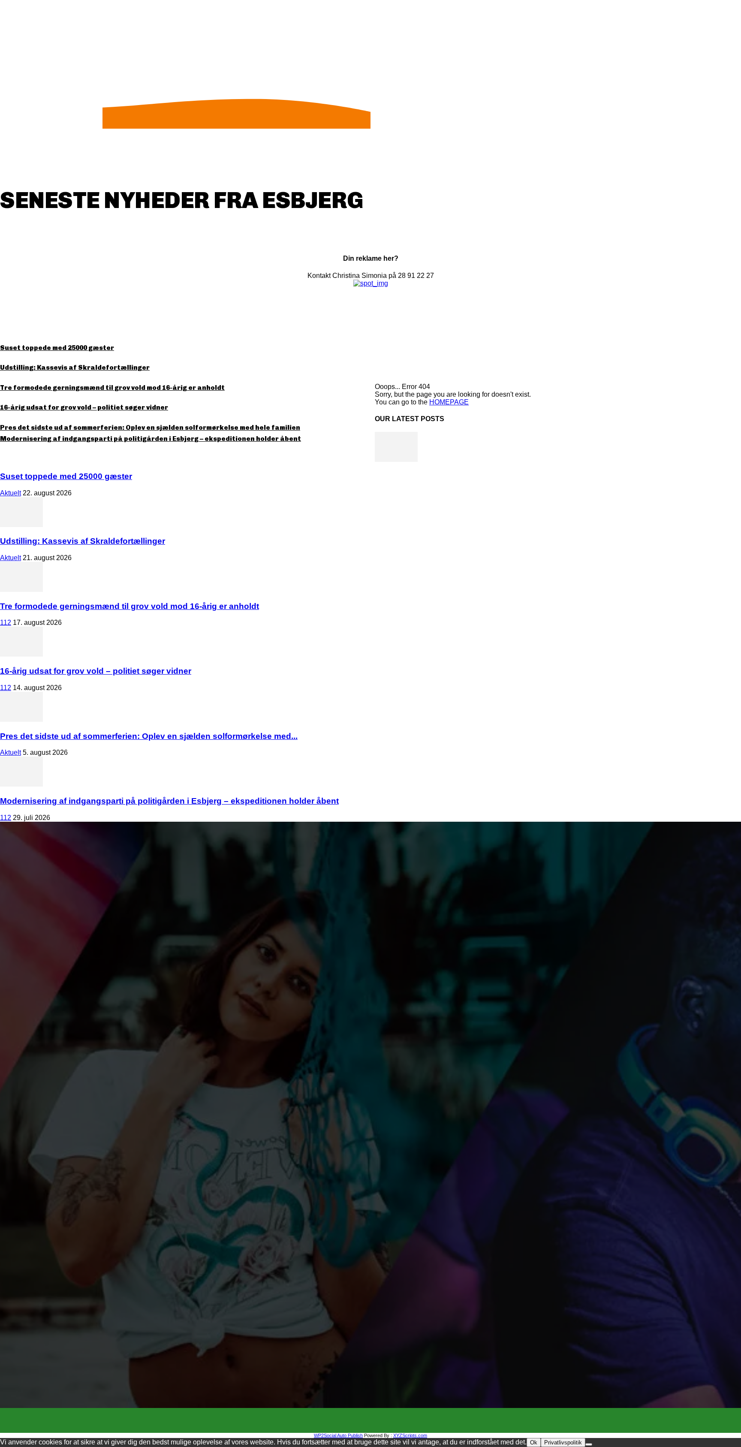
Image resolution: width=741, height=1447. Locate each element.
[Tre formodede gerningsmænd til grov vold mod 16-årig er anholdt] (21, 589)
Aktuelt (10, 493)
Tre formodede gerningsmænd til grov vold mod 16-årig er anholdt (112, 388)
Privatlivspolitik (563, 1442)
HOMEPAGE (449, 402)
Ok (533, 1442)
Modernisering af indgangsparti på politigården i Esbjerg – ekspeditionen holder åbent (150, 439)
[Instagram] (378, 1421)
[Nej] (588, 1444)
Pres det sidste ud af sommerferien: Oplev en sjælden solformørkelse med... (149, 736)
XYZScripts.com (410, 1435)
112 (5, 622)
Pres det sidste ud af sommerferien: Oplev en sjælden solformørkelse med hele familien (150, 427)
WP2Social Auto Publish (338, 1435)
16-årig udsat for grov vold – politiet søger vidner (84, 407)
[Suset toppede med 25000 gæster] (396, 459)
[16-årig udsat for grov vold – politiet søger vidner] (21, 654)
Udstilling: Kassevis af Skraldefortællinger (75, 367)
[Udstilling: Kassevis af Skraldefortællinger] (21, 524)
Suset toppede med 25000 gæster (57, 348)
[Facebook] (362, 1421)
